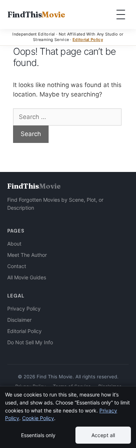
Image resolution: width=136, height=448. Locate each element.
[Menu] (121, 14)
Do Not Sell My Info (30, 342)
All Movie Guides (26, 277)
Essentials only (38, 435)
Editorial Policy (88, 39)
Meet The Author (27, 255)
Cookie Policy (38, 418)
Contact (16, 266)
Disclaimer (19, 320)
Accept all (103, 435)
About (14, 244)
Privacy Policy (24, 308)
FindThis (36, 14)
